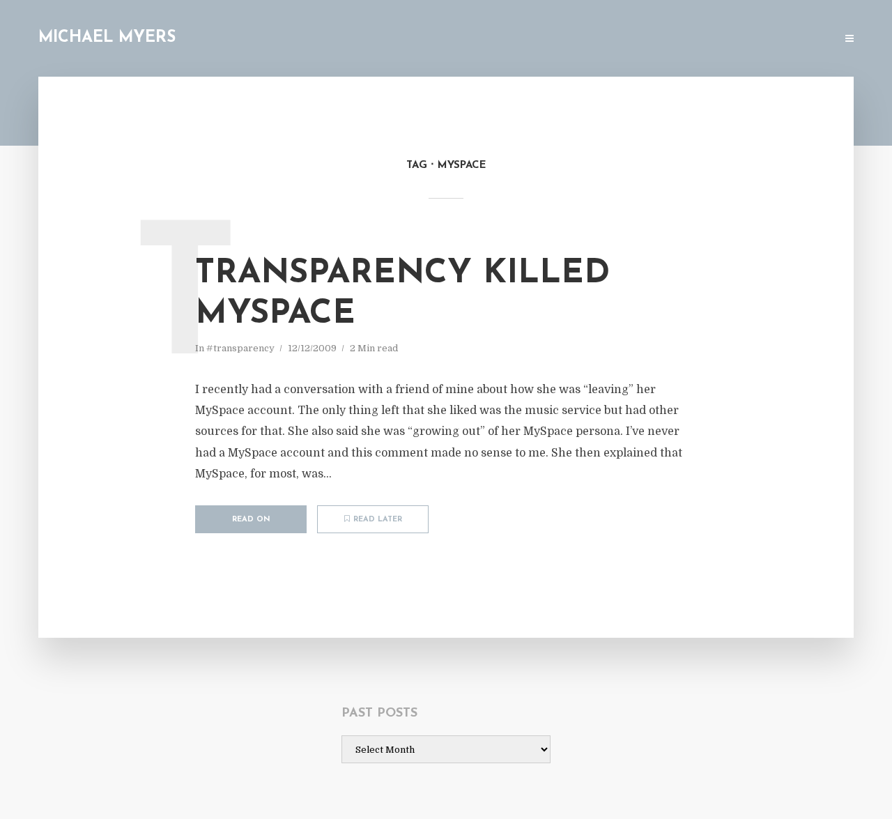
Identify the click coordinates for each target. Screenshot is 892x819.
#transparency (240, 348)
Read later (377, 519)
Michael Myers (107, 38)
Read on (251, 519)
